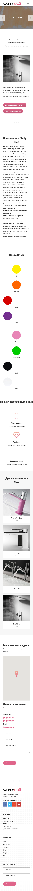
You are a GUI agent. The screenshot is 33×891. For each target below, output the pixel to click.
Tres (16, 520)
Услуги (5, 853)
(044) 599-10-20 (8, 718)
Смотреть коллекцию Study (13, 105)
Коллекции (6, 844)
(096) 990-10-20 (8, 721)
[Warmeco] (12, 3)
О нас (5, 842)
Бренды (5, 847)
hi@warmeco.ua (8, 727)
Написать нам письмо (11, 111)
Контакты (6, 855)
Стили (5, 850)
